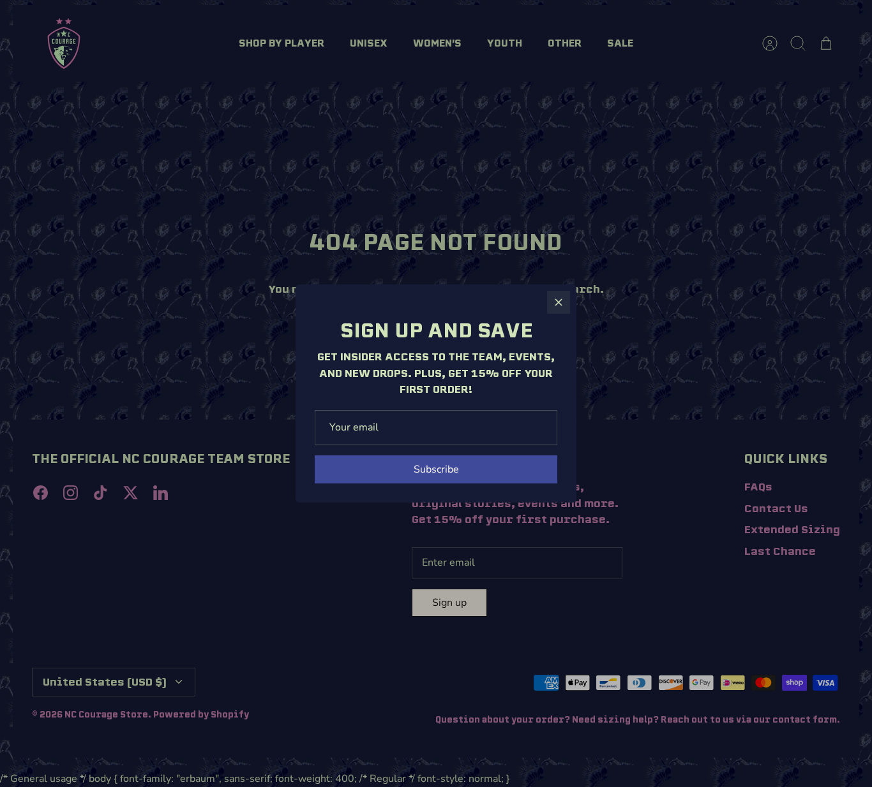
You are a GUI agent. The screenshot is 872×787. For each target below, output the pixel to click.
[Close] (558, 302)
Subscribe (436, 469)
